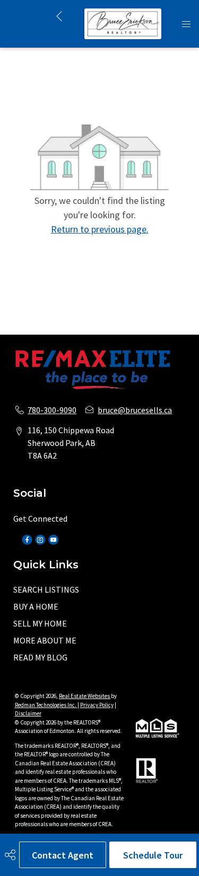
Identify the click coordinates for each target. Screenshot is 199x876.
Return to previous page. (100, 229)
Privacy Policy (97, 705)
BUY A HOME (35, 606)
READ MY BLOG (40, 657)
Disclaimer (28, 713)
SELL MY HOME (40, 623)
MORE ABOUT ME (44, 640)
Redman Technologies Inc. (46, 705)
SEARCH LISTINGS (46, 589)
